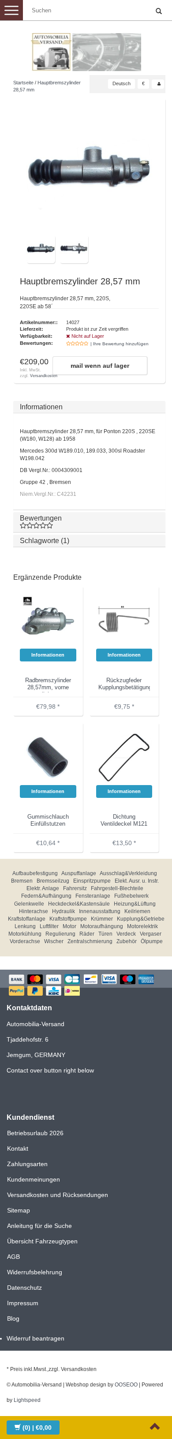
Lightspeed (27, 1400)
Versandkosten (43, 376)
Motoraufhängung (101, 926)
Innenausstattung (99, 911)
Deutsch (121, 83)
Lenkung (25, 926)
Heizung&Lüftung (135, 904)
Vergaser (150, 934)
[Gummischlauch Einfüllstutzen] (48, 757)
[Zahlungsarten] (86, 985)
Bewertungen (41, 518)
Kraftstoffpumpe (68, 919)
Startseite (23, 82)
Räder (86, 934)
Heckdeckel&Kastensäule (79, 904)
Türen (105, 934)
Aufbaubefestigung (35, 873)
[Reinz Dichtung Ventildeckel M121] (124, 757)
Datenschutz (24, 1287)
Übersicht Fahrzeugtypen (42, 1241)
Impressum (22, 1303)
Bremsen (22, 881)
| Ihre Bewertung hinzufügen (119, 343)
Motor (69, 926)
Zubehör (126, 941)
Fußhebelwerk (131, 896)
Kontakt (17, 1148)
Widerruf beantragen (35, 1338)
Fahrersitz (75, 888)
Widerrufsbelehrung (34, 1272)
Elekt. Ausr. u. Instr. (137, 881)
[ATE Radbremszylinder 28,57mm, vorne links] (48, 620)
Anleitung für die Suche (39, 1225)
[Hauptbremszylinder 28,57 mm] (89, 169)
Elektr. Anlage (42, 888)
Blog (13, 1318)
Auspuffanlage (78, 873)
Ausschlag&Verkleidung (128, 873)
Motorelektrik (142, 926)
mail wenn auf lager (100, 365)
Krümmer (102, 919)
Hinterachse (33, 911)
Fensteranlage (92, 896)
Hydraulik (63, 911)
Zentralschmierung (89, 941)
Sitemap (18, 1210)
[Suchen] (159, 11)
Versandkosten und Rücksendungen (57, 1194)
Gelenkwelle (29, 904)
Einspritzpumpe (92, 881)
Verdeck (126, 934)
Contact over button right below (50, 1070)
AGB (13, 1256)
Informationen (41, 407)
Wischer (54, 941)
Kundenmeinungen (33, 1179)
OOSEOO (126, 1385)
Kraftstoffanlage (26, 919)
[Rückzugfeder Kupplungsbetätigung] (124, 620)
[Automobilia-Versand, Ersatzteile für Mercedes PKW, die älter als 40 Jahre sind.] (86, 48)
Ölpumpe (152, 941)
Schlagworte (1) (44, 540)
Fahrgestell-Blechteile (117, 888)
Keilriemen (137, 911)
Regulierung (60, 934)
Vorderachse (25, 941)
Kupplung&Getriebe (141, 919)
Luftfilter (49, 926)
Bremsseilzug (53, 881)
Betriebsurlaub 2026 (35, 1133)
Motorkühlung (24, 934)
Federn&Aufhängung (46, 896)
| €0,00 (37, 1427)
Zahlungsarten (27, 1163)
